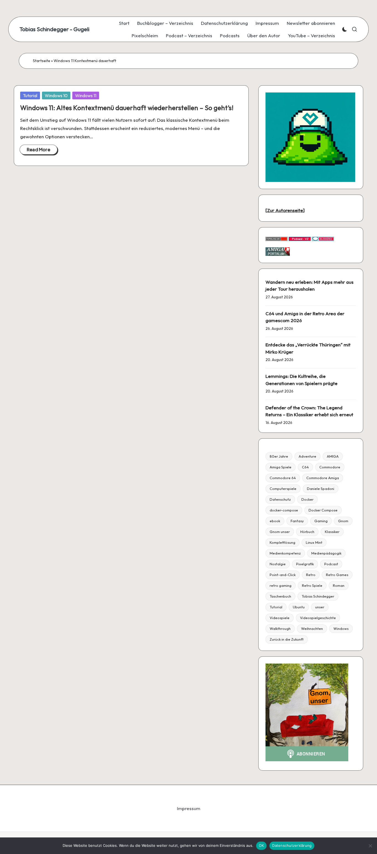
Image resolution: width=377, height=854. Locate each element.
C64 (305, 467)
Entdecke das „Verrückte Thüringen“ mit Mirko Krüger (308, 348)
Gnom (343, 521)
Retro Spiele (312, 585)
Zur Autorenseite (285, 210)
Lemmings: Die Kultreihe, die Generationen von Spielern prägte (302, 379)
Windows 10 (56, 95)
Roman (338, 585)
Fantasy (297, 521)
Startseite (41, 60)
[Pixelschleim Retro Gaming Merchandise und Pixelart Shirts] (310, 136)
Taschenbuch (280, 596)
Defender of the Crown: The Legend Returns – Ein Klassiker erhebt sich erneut (309, 411)
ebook (275, 521)
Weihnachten (312, 628)
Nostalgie (278, 564)
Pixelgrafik (305, 564)
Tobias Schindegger (318, 596)
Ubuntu (299, 607)
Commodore (329, 467)
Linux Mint (314, 542)
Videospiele (280, 618)
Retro (310, 574)
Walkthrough (280, 628)
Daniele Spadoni (320, 488)
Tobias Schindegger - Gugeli (54, 29)
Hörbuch (307, 531)
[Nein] (370, 845)
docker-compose (284, 510)
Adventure (307, 456)
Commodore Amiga (322, 478)
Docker (307, 499)
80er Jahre (279, 456)
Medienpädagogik (326, 553)
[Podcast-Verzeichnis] (300, 238)
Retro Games (337, 574)
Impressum (188, 808)
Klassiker (332, 531)
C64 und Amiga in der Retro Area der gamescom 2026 (305, 317)
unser (319, 607)
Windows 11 (85, 95)
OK (261, 845)
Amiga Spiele (280, 467)
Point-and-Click (283, 574)
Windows (341, 628)
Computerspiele (283, 488)
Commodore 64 (283, 478)
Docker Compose (323, 510)
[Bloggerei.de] (323, 238)
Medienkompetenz (285, 553)
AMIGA (333, 456)
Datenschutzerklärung (292, 845)
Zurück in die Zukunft (287, 639)
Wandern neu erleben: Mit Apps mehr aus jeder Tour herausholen (310, 285)
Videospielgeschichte (318, 618)
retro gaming (280, 585)
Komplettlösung (282, 542)
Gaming (321, 521)
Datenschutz (280, 499)
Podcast (331, 564)
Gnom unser (280, 531)
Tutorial (30, 95)
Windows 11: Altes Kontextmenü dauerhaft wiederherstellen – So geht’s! (126, 108)
